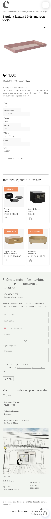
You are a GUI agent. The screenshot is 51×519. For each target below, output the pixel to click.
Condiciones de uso (38, 368)
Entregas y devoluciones (18, 511)
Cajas (19, 11)
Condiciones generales (39, 514)
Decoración (12, 11)
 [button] (7, 219)
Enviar (8, 379)
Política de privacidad (24, 368)
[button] (45, 27)
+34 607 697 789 (11, 294)
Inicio (4, 11)
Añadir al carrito (17, 159)
